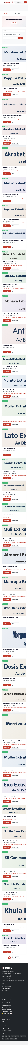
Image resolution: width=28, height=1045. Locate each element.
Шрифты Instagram (7, 1009)
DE (6, 1036)
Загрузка (7, 69)
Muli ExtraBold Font (8, 538)
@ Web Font (15, 69)
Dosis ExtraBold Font (9, 678)
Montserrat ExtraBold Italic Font (12, 115)
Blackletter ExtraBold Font (11, 945)
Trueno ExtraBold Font (9, 514)
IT (18, 1036)
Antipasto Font (7, 345)
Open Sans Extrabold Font (10, 136)
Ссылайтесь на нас (7, 1026)
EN (3, 1036)
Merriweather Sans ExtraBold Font (13, 740)
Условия (4, 1023)
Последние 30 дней (7, 1030)
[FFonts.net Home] (8, 2)
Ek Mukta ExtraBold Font (10, 892)
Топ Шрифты (5, 990)
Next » (17, 957)
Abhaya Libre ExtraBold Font (11, 314)
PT (21, 1036)
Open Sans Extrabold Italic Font (12, 493)
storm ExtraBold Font (9, 816)
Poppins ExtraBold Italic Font (11, 219)
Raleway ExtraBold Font (10, 284)
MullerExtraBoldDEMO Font (11, 769)
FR (15, 1036)
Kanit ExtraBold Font (9, 471)
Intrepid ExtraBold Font (10, 366)
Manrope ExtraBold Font (10, 593)
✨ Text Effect (7, 1013)
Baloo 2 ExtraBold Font (9, 261)
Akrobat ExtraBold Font (10, 167)
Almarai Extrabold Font (10, 566)
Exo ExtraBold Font (8, 795)
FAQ (3, 1021)
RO (12, 1036)
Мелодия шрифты (6, 999)
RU (3, 1038)
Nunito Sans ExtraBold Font (11, 840)
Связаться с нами (6, 1019)
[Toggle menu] (2, 2)
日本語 (11, 1038)
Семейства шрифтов (7, 997)
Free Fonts (4, 13)
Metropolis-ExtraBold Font (11, 194)
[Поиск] (25, 2)
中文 (25, 1036)
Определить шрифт (7, 1005)
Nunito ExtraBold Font (9, 389)
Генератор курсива (7, 1011)
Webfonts (4, 995)
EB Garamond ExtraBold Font (11, 870)
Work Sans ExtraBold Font (10, 617)
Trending (4, 993)
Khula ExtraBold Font (9, 924)
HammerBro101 (11, 244)
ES (9, 1036)
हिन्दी (16, 1038)
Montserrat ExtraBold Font (11, 63)
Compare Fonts (6, 1007)
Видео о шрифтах (6, 1028)
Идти (20, 38)
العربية (7, 1038)
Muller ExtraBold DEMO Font (11, 418)
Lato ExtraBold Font (9, 448)
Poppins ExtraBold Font (10, 88)
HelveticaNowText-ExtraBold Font (13, 240)
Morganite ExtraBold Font (10, 649)
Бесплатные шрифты (7, 986)
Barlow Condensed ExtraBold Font (13, 703)
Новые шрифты (6, 988)
